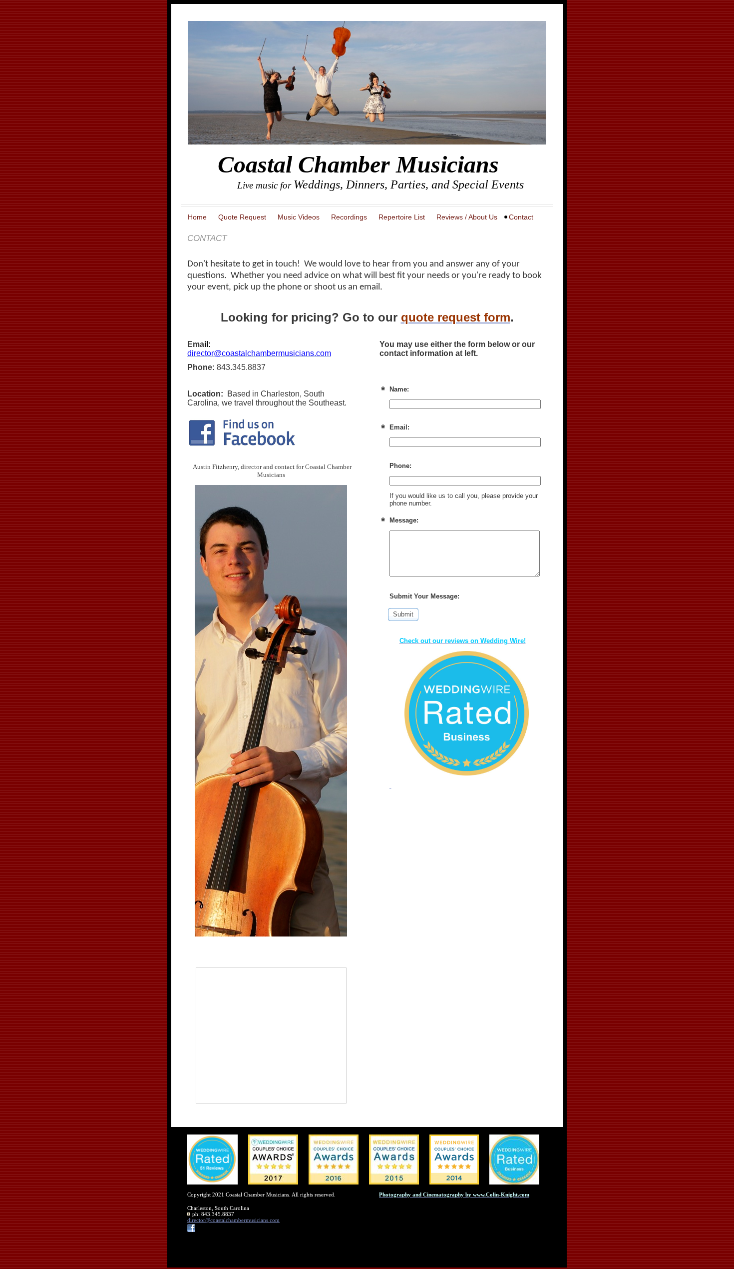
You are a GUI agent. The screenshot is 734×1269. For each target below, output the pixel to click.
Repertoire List (401, 217)
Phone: (400, 466)
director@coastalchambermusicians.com (233, 1220)
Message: (403, 520)
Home (197, 217)
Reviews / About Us (466, 217)
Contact (521, 217)
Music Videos (299, 217)
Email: (399, 427)
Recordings (349, 217)
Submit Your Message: (424, 596)
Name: (399, 389)
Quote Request (242, 217)
